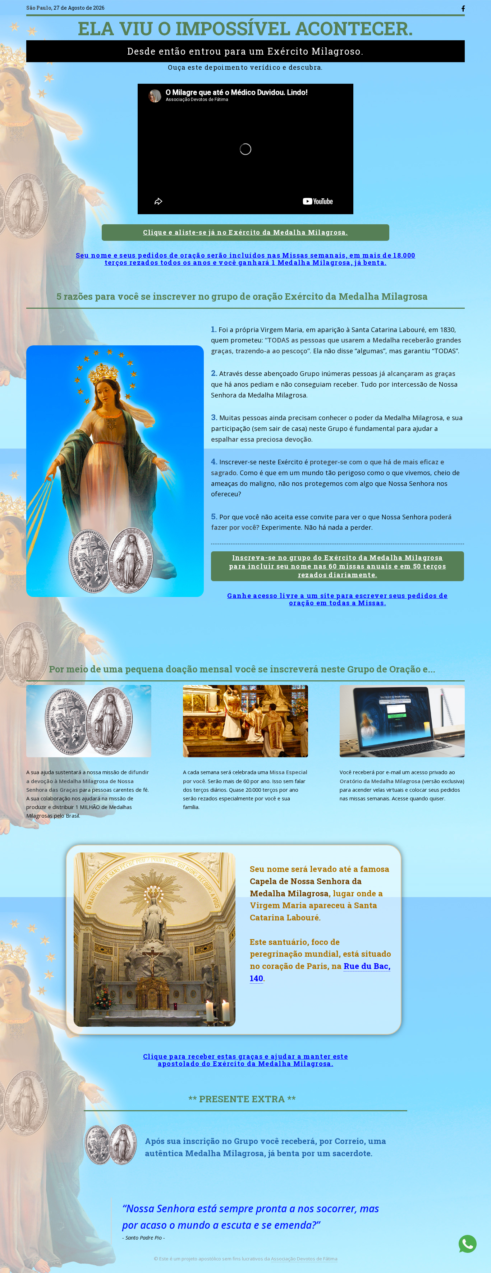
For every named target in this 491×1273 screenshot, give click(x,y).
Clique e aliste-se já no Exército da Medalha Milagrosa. (245, 232)
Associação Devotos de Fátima (304, 1258)
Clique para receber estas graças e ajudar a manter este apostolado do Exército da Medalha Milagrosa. (245, 1060)
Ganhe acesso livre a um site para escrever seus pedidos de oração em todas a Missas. (337, 599)
